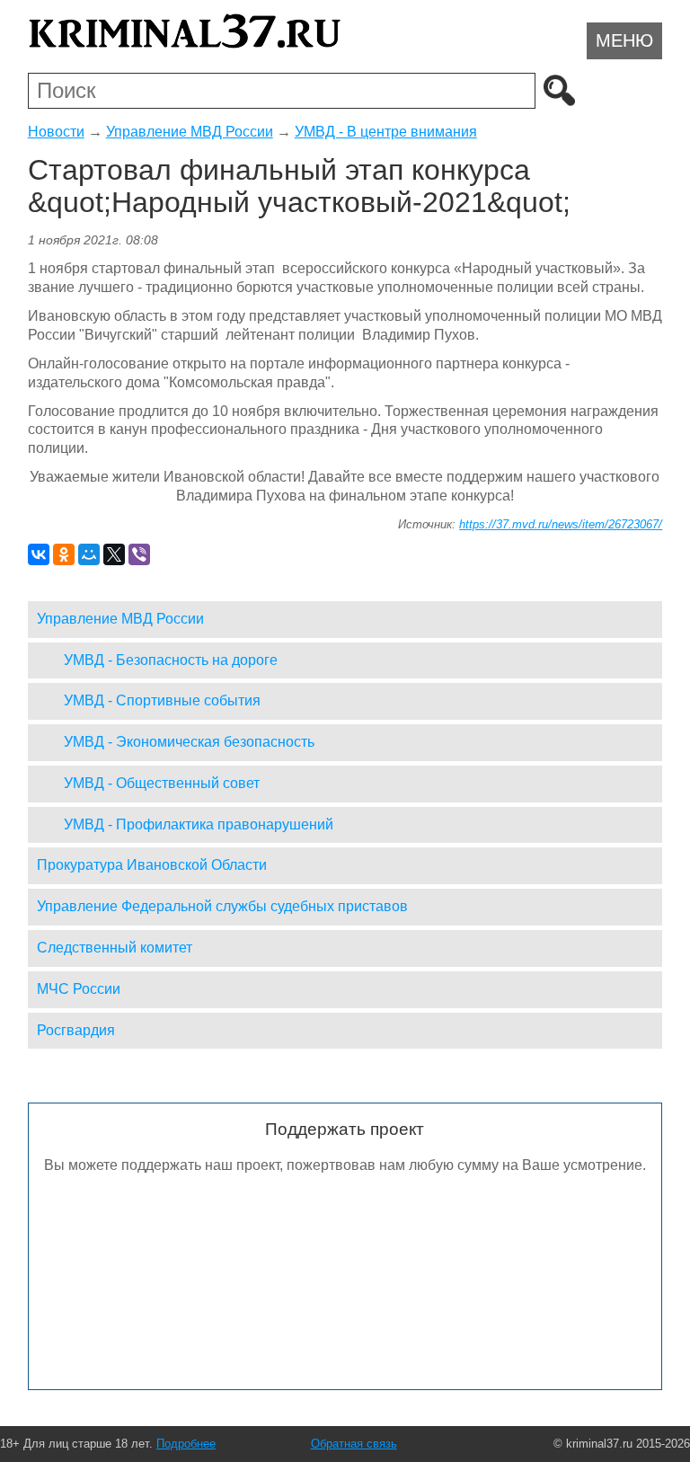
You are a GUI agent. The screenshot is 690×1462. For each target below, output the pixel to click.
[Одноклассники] (64, 554)
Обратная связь (354, 1443)
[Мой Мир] (89, 554)
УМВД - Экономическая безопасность (189, 741)
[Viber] (139, 554)
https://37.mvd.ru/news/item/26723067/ (560, 524)
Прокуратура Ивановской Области (152, 865)
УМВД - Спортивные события (162, 700)
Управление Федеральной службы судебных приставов (222, 906)
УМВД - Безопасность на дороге (171, 660)
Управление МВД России (189, 131)
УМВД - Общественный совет (162, 783)
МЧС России (78, 989)
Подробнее (186, 1443)
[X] (114, 554)
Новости (56, 131)
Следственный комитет (114, 947)
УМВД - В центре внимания (386, 131)
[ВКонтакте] (38, 554)
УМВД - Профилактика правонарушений (198, 824)
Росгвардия (76, 1030)
